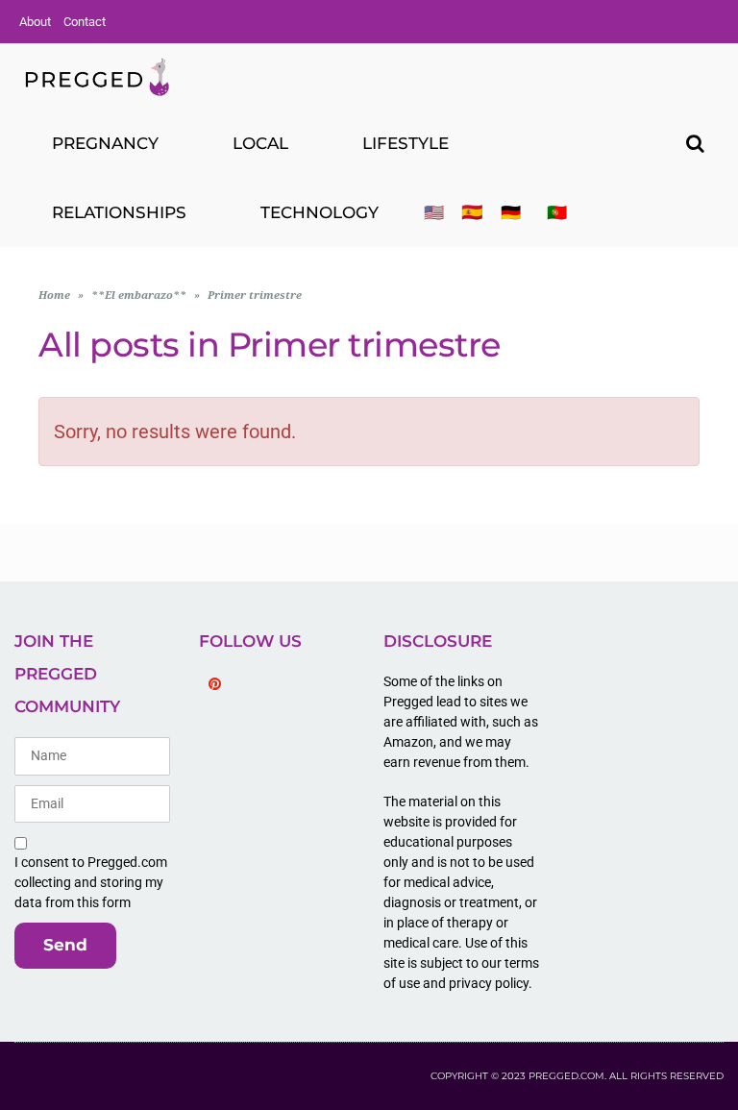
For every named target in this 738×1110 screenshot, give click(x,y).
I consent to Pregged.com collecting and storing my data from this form (90, 882)
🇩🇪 (511, 212)
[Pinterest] (214, 684)
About (35, 21)
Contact (84, 21)
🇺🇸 (434, 212)
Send (65, 944)
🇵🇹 (557, 212)
